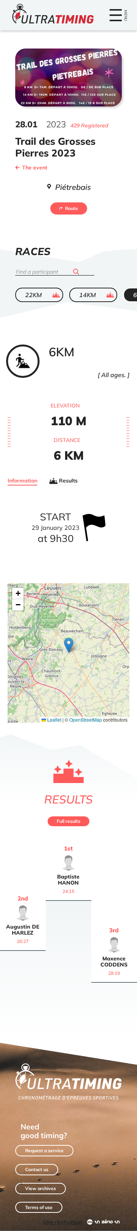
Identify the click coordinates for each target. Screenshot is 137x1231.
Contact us (36, 1169)
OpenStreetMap (85, 719)
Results (68, 481)
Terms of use (39, 1207)
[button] (68, 645)
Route (71, 208)
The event (34, 167)
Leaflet (53, 719)
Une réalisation (62, 1222)
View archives (40, 1188)
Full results (68, 821)
